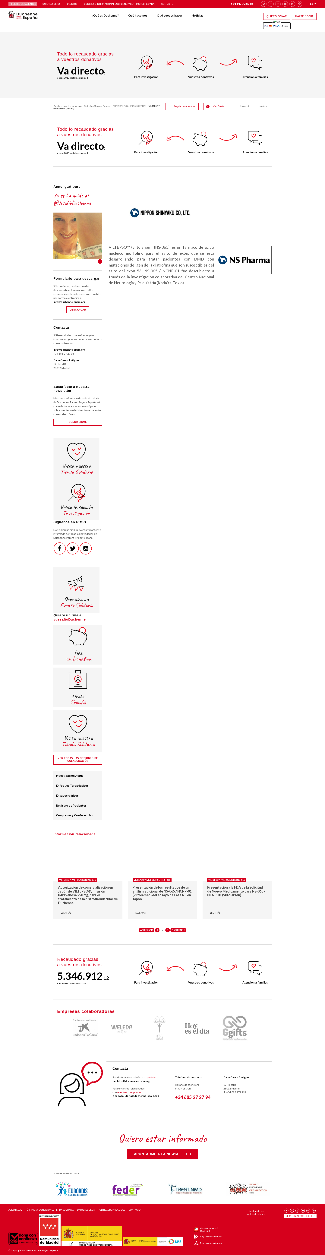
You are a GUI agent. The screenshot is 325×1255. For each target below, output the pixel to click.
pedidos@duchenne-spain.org (131, 1081)
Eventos (72, 3)
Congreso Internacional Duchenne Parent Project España (119, 3)
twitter (264, 4)
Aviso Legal (15, 1210)
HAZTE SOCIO (304, 16)
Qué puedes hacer (169, 15)
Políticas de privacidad (111, 1210)
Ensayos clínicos (67, 795)
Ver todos (100, 261)
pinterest (299, 4)
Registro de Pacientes (71, 805)
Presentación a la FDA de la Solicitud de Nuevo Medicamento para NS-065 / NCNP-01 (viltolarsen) (236, 891)
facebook (271, 4)
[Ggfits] (200, 1028)
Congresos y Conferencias (74, 815)
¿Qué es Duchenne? (105, 15)
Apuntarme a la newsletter (162, 1154)
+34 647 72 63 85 (242, 3)
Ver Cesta (216, 106)
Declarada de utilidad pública (256, 1212)
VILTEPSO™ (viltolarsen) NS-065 (77, 880)
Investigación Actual (70, 775)
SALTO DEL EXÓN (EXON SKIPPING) (129, 106)
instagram (278, 4)
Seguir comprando (184, 106)
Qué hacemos (137, 15)
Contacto (167, 3)
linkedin (292, 4)
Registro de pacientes (23, 3)
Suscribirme (78, 422)
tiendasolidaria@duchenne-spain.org (135, 1095)
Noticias (197, 15)
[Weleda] (87, 1028)
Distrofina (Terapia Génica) (97, 106)
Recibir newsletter (300, 1216)
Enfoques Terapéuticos (72, 785)
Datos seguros (86, 1210)
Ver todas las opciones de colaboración (78, 759)
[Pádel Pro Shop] (238, 1028)
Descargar (78, 309)
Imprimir (263, 106)
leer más (66, 913)
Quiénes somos (51, 3)
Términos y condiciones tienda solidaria (49, 1210)
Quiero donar (277, 16)
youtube (285, 4)
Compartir (245, 106)
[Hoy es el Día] (162, 1028)
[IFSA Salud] (125, 1028)
